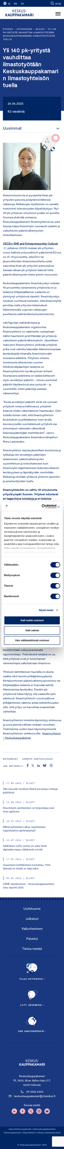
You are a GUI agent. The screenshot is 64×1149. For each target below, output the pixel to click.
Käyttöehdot (29, 1132)
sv (22, 3)
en (15, 3)
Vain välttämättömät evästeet (32, 640)
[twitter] (32, 766)
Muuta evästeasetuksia (48, 1132)
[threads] (51, 765)
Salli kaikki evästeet (32, 620)
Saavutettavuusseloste (20, 1129)
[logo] (19, 13)
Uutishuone (24, 29)
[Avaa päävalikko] (58, 12)
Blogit (40, 29)
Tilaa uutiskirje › (32, 978)
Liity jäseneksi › (32, 1005)
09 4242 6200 (34, 1091)
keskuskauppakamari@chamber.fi (34, 1096)
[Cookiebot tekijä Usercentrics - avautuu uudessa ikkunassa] (45, 506)
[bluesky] (44, 766)
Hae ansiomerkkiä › (32, 1031)
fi (9, 3)
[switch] (55, 575)
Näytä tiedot (46, 610)
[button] (55, 3)
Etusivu (8, 29)
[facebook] (28, 766)
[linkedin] (38, 766)
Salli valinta (32, 630)
